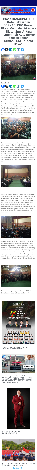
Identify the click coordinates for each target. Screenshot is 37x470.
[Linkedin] (10, 50)
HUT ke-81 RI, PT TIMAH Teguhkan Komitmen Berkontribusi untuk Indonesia (18, 464)
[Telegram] (22, 50)
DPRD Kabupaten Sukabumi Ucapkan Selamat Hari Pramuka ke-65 (15, 348)
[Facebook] (3, 50)
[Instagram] (18, 50)
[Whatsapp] (14, 50)
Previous (16, 468)
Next (22, 468)
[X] (6, 50)
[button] (18, 2)
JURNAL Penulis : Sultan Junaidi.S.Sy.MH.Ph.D (11, 432)
